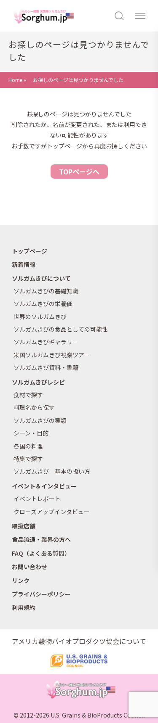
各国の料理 (28, 446)
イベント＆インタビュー (44, 486)
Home (15, 79)
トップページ (29, 251)
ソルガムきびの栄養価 (42, 303)
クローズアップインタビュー (51, 511)
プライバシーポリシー (41, 594)
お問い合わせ (29, 566)
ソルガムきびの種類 (40, 420)
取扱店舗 (23, 526)
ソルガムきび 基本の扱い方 (51, 471)
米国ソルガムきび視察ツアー (51, 355)
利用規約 (23, 607)
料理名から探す (34, 407)
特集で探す (28, 458)
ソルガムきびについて (41, 278)
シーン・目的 (30, 433)
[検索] (119, 15)
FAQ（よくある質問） (41, 553)
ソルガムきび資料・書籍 (45, 367)
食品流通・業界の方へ (41, 539)
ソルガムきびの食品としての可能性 (60, 329)
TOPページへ (79, 171)
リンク (20, 580)
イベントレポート (37, 498)
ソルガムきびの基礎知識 (45, 291)
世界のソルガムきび (40, 316)
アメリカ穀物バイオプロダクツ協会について (79, 641)
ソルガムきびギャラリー (45, 342)
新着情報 (23, 264)
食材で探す (28, 395)
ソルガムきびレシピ (38, 382)
